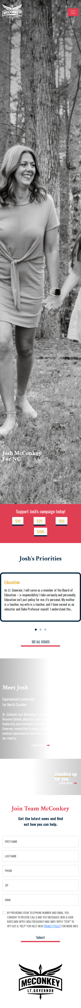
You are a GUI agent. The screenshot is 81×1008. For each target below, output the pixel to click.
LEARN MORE (38, 745)
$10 (17, 521)
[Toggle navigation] (73, 12)
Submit (40, 937)
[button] (35, 630)
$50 (61, 521)
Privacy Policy (52, 926)
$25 (39, 521)
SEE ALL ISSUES (41, 641)
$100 (40, 531)
